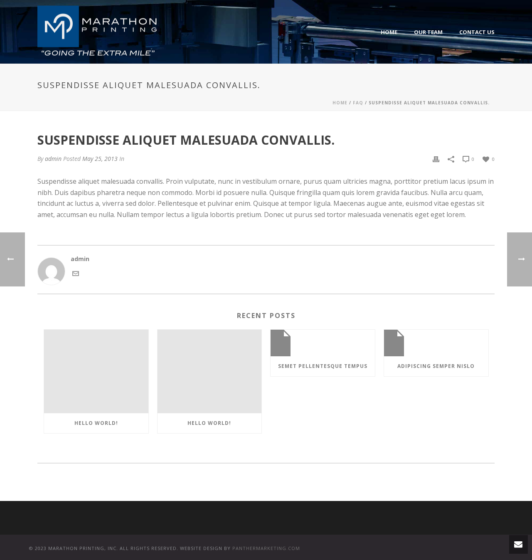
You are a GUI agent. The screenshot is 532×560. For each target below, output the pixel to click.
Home (389, 32)
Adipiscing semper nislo (436, 366)
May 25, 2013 (100, 159)
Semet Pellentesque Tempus (322, 366)
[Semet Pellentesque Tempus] (323, 343)
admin (53, 159)
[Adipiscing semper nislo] (436, 343)
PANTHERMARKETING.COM (266, 548)
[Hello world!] (96, 371)
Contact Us (477, 32)
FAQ (358, 103)
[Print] (436, 158)
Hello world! (96, 423)
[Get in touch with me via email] (75, 273)
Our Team (428, 32)
